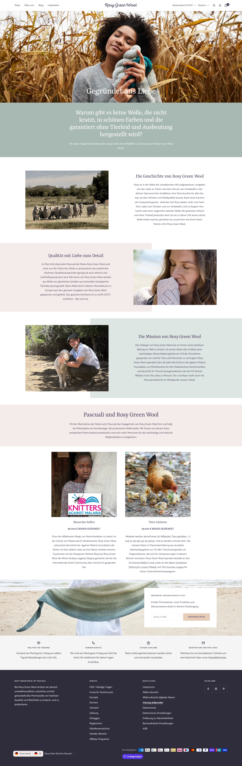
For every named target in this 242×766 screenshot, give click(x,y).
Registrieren (95, 723)
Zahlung (93, 713)
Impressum (149, 687)
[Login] (220, 5)
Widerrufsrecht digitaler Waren (159, 697)
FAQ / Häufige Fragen (100, 687)
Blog (41, 5)
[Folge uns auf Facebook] (208, 689)
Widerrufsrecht (150, 692)
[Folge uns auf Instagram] (216, 689)
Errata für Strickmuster (101, 692)
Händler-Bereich (98, 734)
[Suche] (214, 5)
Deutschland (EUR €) (182, 5)
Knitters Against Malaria (81, 558)
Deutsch (202, 5)
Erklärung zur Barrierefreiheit (158, 718)
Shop (17, 5)
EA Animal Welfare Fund (141, 563)
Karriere (93, 703)
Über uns (29, 5)
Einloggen (94, 718)
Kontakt (93, 697)
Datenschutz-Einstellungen (157, 713)
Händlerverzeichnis (99, 729)
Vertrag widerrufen (153, 703)
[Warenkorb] (226, 5)
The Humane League (173, 567)
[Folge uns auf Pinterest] (223, 689)
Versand (93, 708)
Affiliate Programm (99, 739)
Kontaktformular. (217, 658)
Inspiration (53, 5)
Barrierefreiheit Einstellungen (158, 723)
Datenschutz (149, 708)
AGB (145, 729)
